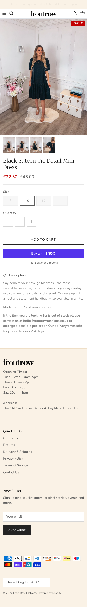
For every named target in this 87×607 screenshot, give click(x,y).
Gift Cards (10, 438)
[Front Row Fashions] (43, 13)
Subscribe (17, 530)
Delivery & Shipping (17, 452)
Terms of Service (15, 465)
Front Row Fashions (24, 593)
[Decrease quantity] (8, 222)
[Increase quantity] (31, 222)
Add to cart (43, 239)
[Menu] (4, 13)
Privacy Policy (13, 458)
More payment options (43, 263)
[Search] (13, 13)
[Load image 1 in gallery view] (43, 77)
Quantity (9, 213)
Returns (9, 445)
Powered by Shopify (49, 593)
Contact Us (11, 472)
